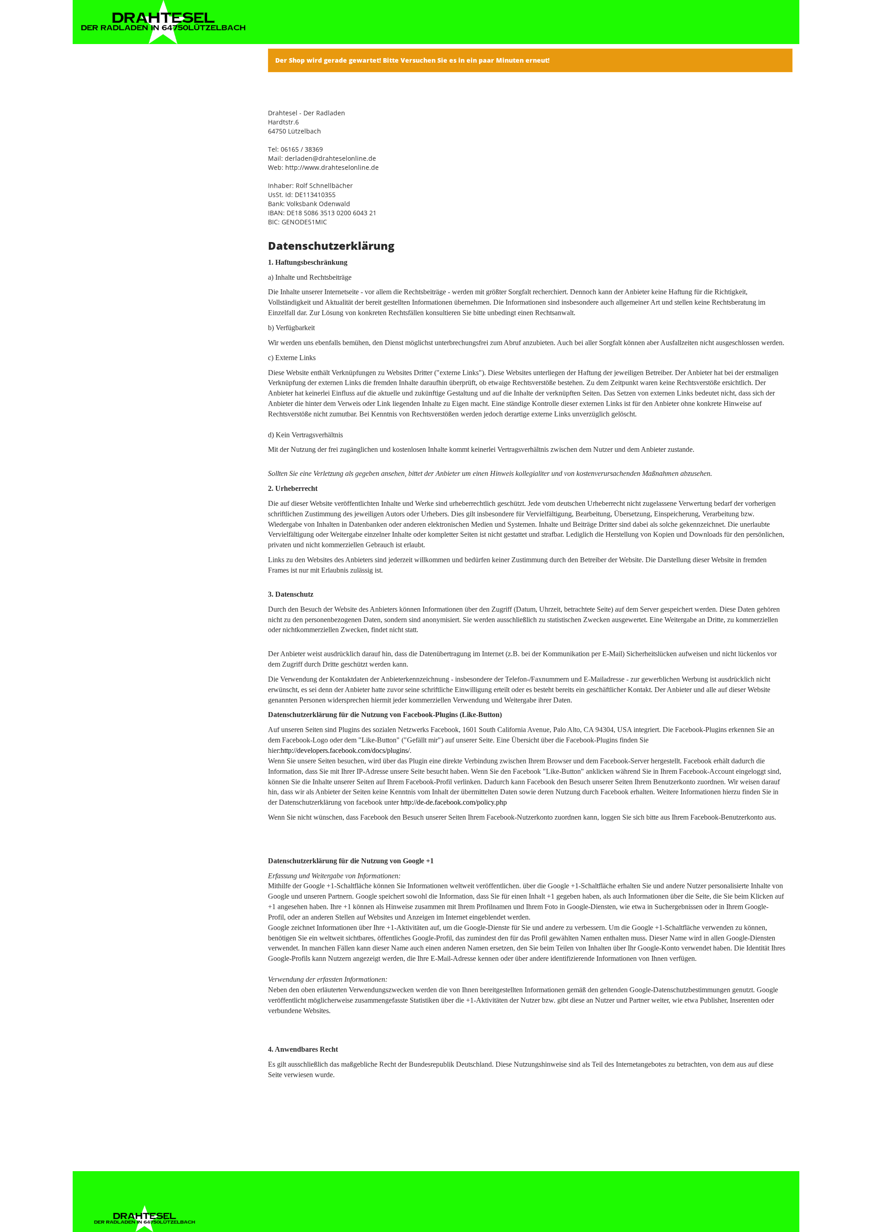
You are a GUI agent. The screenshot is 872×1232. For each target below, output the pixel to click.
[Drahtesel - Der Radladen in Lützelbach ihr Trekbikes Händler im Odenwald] (163, 22)
